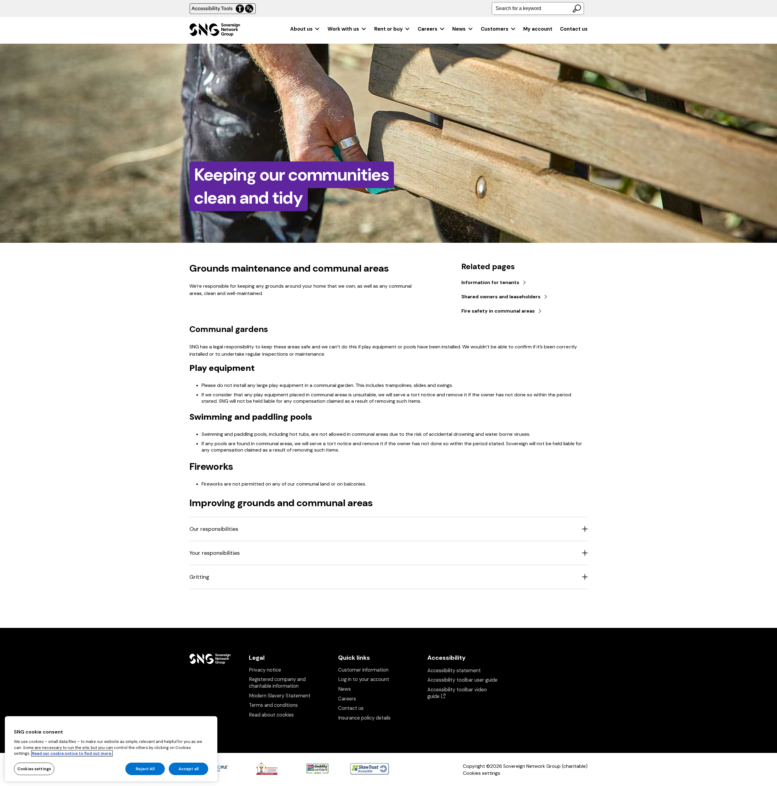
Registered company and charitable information (277, 682)
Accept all (188, 768)
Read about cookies (271, 715)
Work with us (343, 29)
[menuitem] (305, 29)
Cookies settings (481, 773)
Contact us (574, 29)
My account (537, 29)
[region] (111, 748)
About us (301, 29)
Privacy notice (265, 670)
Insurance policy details (364, 718)
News (459, 29)
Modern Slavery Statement (279, 696)
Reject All (145, 768)
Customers (494, 29)
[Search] (577, 8)
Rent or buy (388, 29)
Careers (427, 29)
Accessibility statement (454, 670)
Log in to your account (363, 679)
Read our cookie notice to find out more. (72, 753)
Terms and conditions (273, 705)
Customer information (363, 670)
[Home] (214, 30)
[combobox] (538, 8)
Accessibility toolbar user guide (462, 680)
